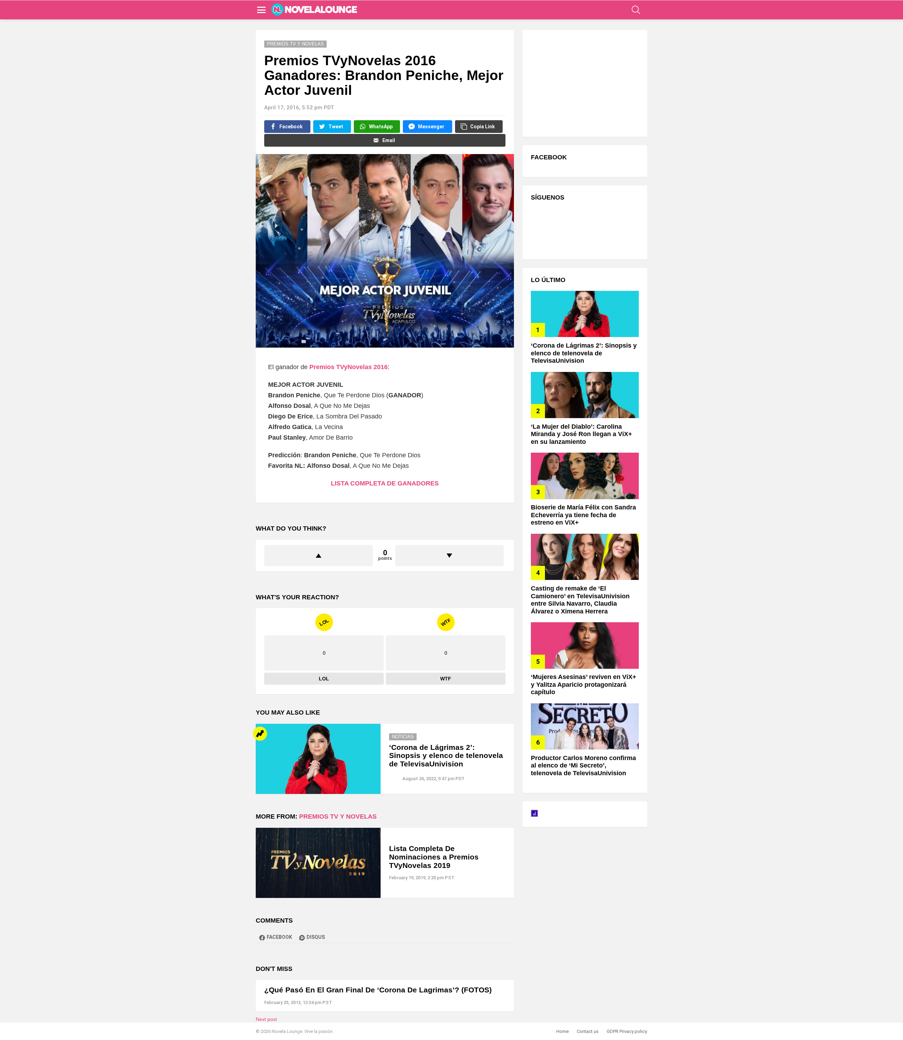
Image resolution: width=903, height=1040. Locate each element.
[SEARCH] (636, 10)
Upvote (318, 555)
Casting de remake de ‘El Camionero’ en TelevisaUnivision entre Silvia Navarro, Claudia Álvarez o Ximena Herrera (580, 600)
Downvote (449, 555)
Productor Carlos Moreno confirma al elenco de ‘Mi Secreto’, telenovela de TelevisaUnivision (583, 765)
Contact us (588, 1031)
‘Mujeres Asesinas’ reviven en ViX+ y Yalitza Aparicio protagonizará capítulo (583, 684)
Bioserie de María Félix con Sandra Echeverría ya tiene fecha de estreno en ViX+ (583, 515)
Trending (260, 734)
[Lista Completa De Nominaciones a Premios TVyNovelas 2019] (318, 863)
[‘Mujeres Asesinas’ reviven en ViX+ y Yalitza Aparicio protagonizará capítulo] (585, 645)
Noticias (403, 736)
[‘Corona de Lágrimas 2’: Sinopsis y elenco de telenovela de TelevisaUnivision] (318, 759)
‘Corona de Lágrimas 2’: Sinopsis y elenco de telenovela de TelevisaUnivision (446, 755)
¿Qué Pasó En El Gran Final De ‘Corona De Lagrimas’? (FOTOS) (378, 990)
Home (562, 1031)
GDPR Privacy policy (627, 1031)
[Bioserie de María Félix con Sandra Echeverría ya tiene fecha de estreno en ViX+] (585, 476)
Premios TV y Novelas (338, 816)
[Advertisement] (584, 82)
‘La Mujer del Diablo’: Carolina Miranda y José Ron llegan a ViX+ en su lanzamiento (581, 434)
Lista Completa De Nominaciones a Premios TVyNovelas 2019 (434, 856)
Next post (266, 1019)
